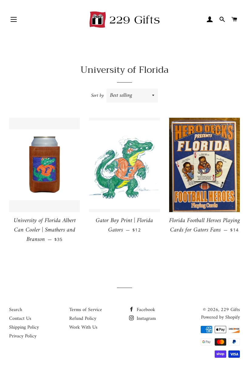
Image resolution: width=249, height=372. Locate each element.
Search (15, 310)
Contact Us (20, 318)
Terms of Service (85, 310)
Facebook (145, 310)
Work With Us (83, 327)
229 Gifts (230, 310)
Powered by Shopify (220, 317)
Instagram (145, 318)
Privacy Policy (22, 336)
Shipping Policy (24, 327)
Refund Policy (82, 318)
